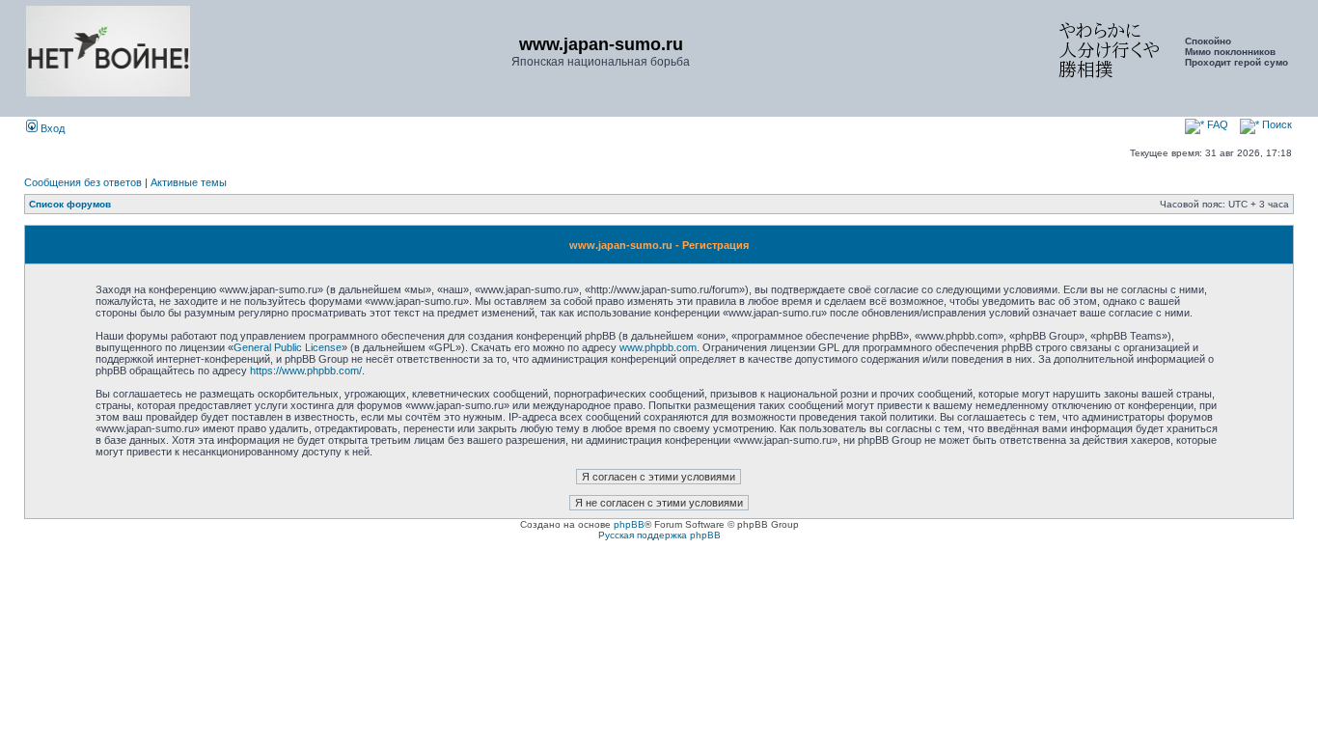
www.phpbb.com (658, 347)
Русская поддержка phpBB (659, 535)
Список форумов (70, 204)
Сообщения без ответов (83, 182)
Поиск (1275, 124)
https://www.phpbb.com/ (306, 370)
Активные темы (189, 182)
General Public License (287, 347)
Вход (51, 128)
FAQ (1216, 124)
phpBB (629, 524)
